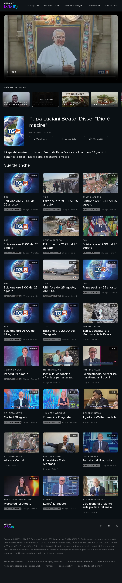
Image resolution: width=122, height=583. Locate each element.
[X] (116, 526)
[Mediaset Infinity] (11, 5)
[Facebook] (100, 526)
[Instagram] (108, 526)
